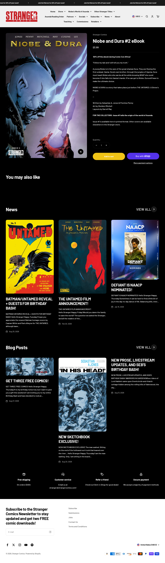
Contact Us (73, 522)
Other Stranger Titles (103, 11)
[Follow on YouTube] (26, 545)
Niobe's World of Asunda (78, 11)
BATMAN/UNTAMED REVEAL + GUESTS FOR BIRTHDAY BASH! (29, 303)
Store (60, 11)
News (107, 16)
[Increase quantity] (106, 145)
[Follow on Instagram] (19, 545)
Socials (82, 16)
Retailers (95, 21)
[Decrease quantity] (96, 145)
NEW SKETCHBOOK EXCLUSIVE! (74, 439)
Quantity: (97, 140)
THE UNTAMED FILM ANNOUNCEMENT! (75, 301)
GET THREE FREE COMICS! (27, 380)
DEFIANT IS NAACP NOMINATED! (126, 287)
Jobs (70, 517)
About (117, 16)
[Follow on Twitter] (13, 545)
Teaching (68, 21)
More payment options (143, 163)
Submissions (73, 513)
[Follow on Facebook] (7, 545)
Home (52, 11)
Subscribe (95, 16)
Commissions (82, 21)
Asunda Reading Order (54, 16)
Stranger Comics (100, 34)
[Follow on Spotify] (32, 545)
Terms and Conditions (77, 526)
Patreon (70, 16)
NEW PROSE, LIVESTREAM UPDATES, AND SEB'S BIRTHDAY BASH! (132, 365)
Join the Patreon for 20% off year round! (44, 3)
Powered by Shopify (33, 554)
